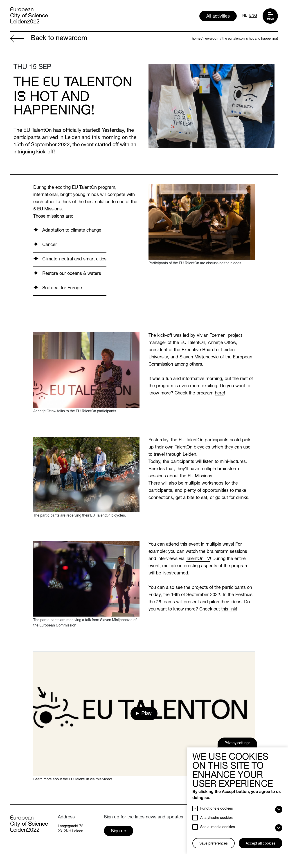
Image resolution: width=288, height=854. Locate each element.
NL (244, 16)
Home (196, 39)
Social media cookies (217, 827)
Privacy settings (237, 743)
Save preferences (213, 844)
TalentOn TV (198, 559)
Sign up (118, 831)
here (219, 393)
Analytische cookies (216, 818)
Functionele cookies (216, 809)
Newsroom (211, 39)
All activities (218, 16)
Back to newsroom (59, 38)
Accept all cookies (260, 844)
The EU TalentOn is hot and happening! (250, 39)
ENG (253, 16)
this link (228, 609)
